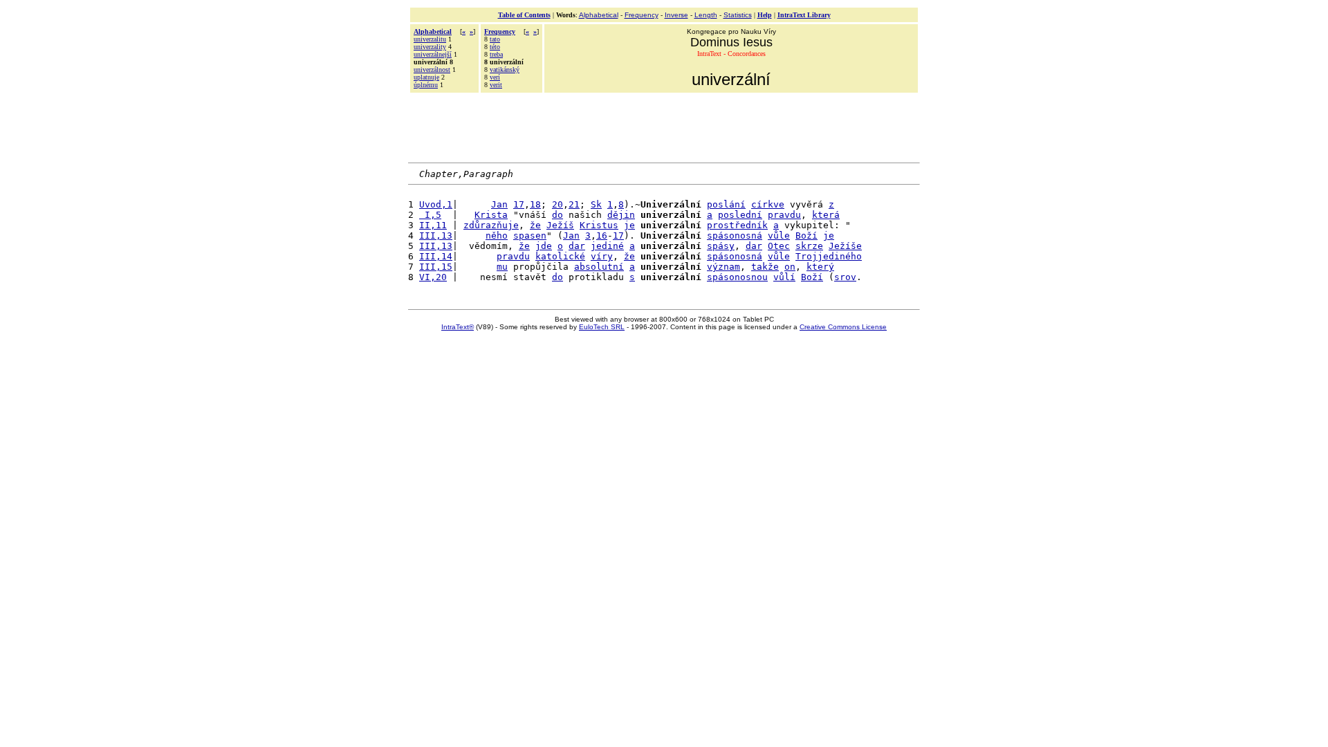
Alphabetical (598, 15)
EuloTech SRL (602, 327)
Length (705, 15)
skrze (809, 246)
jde (543, 246)
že (535, 225)
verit (496, 85)
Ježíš (560, 225)
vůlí (784, 277)
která (826, 215)
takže (765, 266)
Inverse (676, 15)
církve (767, 204)
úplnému (426, 85)
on (789, 266)
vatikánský (504, 69)
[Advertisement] (664, 126)
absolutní (599, 266)
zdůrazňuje (491, 225)
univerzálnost (432, 69)
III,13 (435, 235)
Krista (491, 215)
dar (577, 246)
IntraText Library (804, 15)
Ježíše (845, 246)
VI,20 (433, 277)
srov (845, 277)
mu (502, 266)
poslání (726, 204)
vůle (779, 235)
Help (764, 15)
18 (535, 204)
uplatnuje (426, 77)
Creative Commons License (843, 327)
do (557, 215)
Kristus (599, 225)
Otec (779, 246)
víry (602, 256)
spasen (529, 235)
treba (496, 54)
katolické (560, 256)
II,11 (433, 225)
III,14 (435, 256)
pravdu (784, 215)
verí (495, 77)
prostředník (737, 225)
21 (574, 204)
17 (518, 204)
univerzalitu (430, 39)
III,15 (435, 266)
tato (495, 39)
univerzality (430, 46)
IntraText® (457, 327)
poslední (740, 215)
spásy (721, 246)
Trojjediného (828, 256)
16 (601, 235)
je (629, 225)
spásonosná (734, 235)
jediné (607, 246)
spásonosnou (737, 277)
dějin (621, 215)
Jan (499, 204)
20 (557, 204)
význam (723, 266)
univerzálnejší (433, 54)
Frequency (641, 15)
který (820, 266)
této (495, 46)
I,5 (430, 215)
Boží (806, 235)
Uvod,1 (435, 204)
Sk (596, 204)
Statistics (737, 15)
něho (497, 235)
